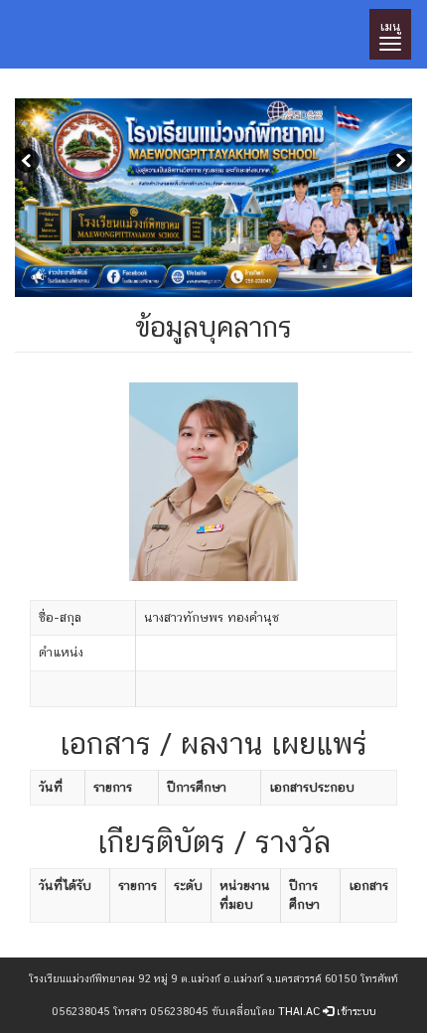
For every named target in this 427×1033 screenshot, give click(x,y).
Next (397, 163)
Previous (30, 163)
